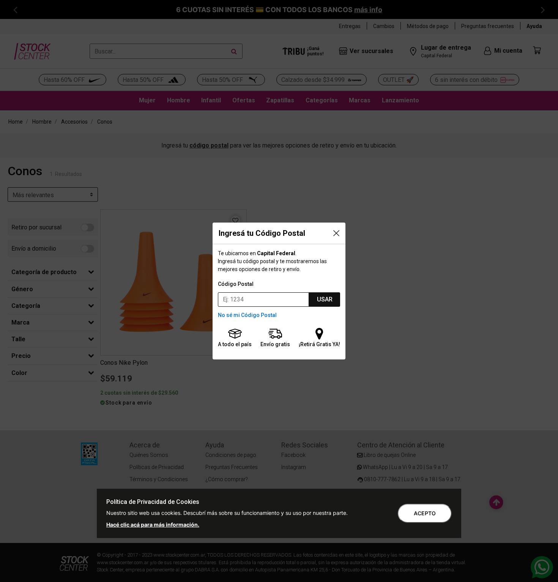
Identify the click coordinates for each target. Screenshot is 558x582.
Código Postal (236, 284)
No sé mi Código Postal (247, 315)
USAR (325, 299)
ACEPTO (425, 513)
